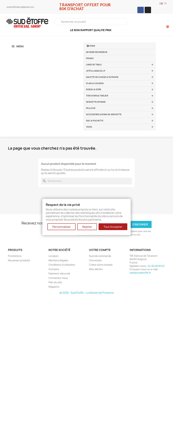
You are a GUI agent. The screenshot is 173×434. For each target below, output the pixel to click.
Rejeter (87, 226)
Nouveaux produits (19, 260)
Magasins (53, 286)
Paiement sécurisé (59, 273)
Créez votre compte (101, 264)
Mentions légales (58, 260)
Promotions (14, 256)
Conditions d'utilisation (61, 264)
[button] (166, 25)
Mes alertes (96, 269)
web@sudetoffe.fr (140, 272)
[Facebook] (140, 10)
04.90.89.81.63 (156, 265)
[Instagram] (148, 10)
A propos (53, 269)
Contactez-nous (58, 277)
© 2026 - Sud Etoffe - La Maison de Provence (86, 293)
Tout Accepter (113, 226)
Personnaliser (61, 226)
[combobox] (91, 21)
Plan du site (55, 282)
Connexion (95, 260)
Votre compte (100, 250)
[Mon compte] (154, 25)
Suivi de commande (100, 256)
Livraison (53, 256)
